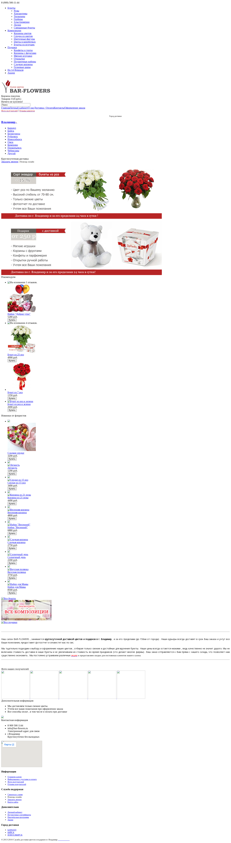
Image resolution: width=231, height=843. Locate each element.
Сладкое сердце (16, 453)
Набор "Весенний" (18, 527)
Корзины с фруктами (25, 53)
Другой (12, 153)
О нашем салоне (15, 777)
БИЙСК (11, 832)
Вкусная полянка (17, 572)
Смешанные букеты (24, 27)
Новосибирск (15, 139)
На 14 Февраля (15, 70)
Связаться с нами (15, 794)
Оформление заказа (74, 107)
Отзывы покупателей (17, 784)
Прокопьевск (15, 147)
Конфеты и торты (23, 50)
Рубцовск (13, 136)
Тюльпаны (19, 16)
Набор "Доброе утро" (19, 314)
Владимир (9, 122)
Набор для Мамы (17, 587)
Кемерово (13, 145)
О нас (31, 107)
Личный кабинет (19, 107)
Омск (10, 142)
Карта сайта (13, 802)
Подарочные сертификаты (19, 815)
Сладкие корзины (23, 64)
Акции (11, 73)
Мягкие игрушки (23, 56)
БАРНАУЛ (12, 830)
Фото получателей (16, 782)
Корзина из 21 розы (18, 497)
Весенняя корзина (17, 512)
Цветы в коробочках (25, 41)
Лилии (17, 25)
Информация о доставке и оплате (22, 779)
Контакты (59, 107)
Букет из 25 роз (16, 354)
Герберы (18, 19)
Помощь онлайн (15, 797)
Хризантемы (20, 13)
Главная (5, 107)
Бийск (11, 131)
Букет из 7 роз (15, 392)
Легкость (12, 468)
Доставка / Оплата (44, 107)
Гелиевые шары (22, 67)
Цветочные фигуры (24, 39)
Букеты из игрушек (24, 44)
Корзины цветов (22, 33)
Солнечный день (17, 557)
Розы (16, 10)
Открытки (19, 58)
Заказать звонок (9, 161)
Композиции (14, 30)
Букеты (11, 8)
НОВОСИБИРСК (15, 835)
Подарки (12, 47)
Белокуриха (14, 133)
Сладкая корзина (16, 542)
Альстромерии (22, 22)
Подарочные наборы (25, 61)
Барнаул (12, 128)
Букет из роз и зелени (19, 404)
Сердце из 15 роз (17, 482)
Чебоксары (13, 150)
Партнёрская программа (18, 817)
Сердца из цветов (23, 36)
